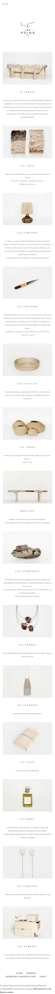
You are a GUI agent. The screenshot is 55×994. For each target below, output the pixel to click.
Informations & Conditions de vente (21, 976)
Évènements (31, 973)
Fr (4, 4)
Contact (42, 976)
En (7, 4)
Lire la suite (46, 989)
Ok (34, 989)
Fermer (38, 989)
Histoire (19, 973)
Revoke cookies (6, 992)
